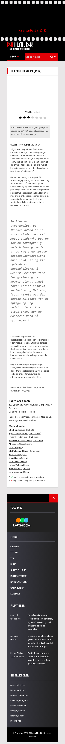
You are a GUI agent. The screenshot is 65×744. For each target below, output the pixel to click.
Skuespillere (18, 570)
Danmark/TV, (20, 405)
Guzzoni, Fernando (19, 695)
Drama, (29, 405)
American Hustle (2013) (32, 30)
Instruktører (18, 576)
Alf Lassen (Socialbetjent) (20, 444)
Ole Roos (19, 417)
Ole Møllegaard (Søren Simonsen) (24, 451)
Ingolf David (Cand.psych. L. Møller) (25, 433)
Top (12, 558)
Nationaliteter (19, 582)
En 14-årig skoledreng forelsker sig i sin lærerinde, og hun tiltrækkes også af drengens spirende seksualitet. (40, 622)
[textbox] (42, 57)
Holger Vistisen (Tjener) (19, 465)
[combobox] (41, 57)
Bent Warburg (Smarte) (19, 468)
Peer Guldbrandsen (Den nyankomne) (26, 440)
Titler (14, 552)
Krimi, (35, 405)
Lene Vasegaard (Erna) (19, 472)
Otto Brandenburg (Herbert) (21, 430)
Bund (13, 564)
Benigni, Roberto (18, 710)
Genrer (14, 546)
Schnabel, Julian (17, 685)
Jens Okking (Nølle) (18, 461)
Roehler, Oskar (17, 716)
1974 (11, 405)
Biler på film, (44, 405)
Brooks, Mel (15, 721)
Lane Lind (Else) (16, 447)
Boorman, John (17, 690)
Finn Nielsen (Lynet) (18, 454)
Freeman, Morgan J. (19, 700)
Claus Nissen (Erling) (18, 458)
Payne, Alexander (18, 705)
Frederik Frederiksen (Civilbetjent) (24, 437)
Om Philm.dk (17, 588)
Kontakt (15, 594)
